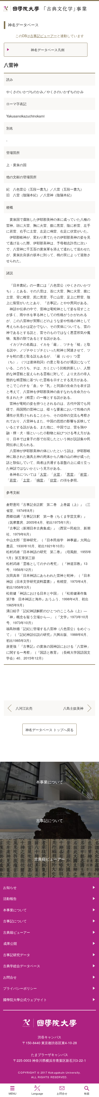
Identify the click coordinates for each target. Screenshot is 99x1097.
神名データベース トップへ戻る (49, 729)
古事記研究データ (16, 954)
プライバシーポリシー (20, 988)
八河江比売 (24, 708)
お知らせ (10, 887)
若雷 (13, 480)
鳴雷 (40, 480)
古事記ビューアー (43, 35)
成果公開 (10, 943)
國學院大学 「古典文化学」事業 (49, 9)
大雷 (43, 474)
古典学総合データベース (21, 965)
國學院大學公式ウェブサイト (25, 999)
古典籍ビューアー (49, 859)
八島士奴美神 (73, 708)
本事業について (49, 782)
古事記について (49, 820)
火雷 (56, 474)
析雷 (83, 474)
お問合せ (10, 977)
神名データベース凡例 (47, 49)
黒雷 (70, 474)
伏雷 (53, 480)
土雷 (26, 480)
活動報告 (10, 898)
